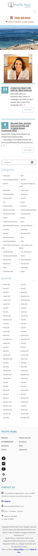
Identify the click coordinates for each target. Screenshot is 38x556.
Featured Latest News (9, 213)
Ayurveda (23, 179)
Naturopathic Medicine (9, 241)
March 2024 (24, 292)
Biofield (5, 183)
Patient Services (25, 438)
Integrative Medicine (26, 225)
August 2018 (6, 331)
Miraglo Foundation (8, 237)
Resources (22, 442)
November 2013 (7, 402)
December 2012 (7, 406)
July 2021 (5, 308)
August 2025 (6, 284)
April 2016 (6, 366)
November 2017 (7, 339)
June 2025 (6, 288)
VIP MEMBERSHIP (7, 442)
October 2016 (24, 355)
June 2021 (23, 308)
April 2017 (6, 351)
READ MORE (27, 110)
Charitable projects (8, 194)
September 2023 (25, 300)
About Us (4, 438)
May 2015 (5, 386)
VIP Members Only (8, 271)
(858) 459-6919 (22, 17)
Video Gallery (24, 267)
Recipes (23, 256)
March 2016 (24, 366)
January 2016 (24, 370)
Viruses (23, 271)
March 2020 (6, 327)
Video (4, 267)
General (5, 217)
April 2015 (23, 386)
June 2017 (6, 347)
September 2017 (25, 339)
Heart (22, 221)
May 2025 (23, 288)
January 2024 (6, 296)
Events (3, 449)
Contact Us (23, 449)
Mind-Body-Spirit (25, 233)
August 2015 (24, 378)
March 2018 (6, 335)
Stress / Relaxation (26, 259)
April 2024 (6, 292)
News (22, 241)
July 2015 (5, 382)
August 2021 (24, 304)
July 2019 (23, 327)
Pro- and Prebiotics (26, 252)
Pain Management (8, 252)
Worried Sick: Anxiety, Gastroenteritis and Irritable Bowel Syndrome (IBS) (16, 127)
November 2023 (25, 296)
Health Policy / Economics (10, 221)
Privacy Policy (19, 549)
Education (23, 206)
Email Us (7, 501)
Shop (21, 446)
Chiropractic (24, 194)
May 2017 (23, 347)
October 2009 (24, 413)
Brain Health (6, 190)
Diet (4, 202)
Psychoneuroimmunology (10, 256)
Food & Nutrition (25, 213)
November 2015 (25, 374)
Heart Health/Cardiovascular (11, 225)
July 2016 (5, 362)
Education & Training (9, 210)
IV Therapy (6, 229)
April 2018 (23, 331)
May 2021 (5, 312)
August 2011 (24, 409)
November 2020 (7, 319)
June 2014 (6, 394)
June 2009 (6, 417)
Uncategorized (25, 263)
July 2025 (23, 284)
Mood (22, 237)
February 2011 (7, 413)
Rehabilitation (7, 259)
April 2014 (6, 398)
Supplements (6, 263)
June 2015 (23, 382)
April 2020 (23, 323)
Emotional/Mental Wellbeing (28, 210)
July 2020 (23, 319)
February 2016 (7, 370)
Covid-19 (23, 198)
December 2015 (7, 374)
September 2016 (7, 359)
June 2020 (6, 323)
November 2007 (25, 417)
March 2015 (6, 390)
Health (23, 217)
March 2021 (24, 312)
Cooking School (7, 198)
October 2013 (24, 402)
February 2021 (7, 315)
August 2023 (6, 304)
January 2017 (6, 355)
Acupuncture (6, 175)
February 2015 (24, 390)
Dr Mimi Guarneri (7, 206)
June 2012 (23, 406)
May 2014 (23, 394)
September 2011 (7, 409)
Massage (5, 233)
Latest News (24, 229)
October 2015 (7, 378)
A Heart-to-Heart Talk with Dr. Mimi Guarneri (21, 89)
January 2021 (24, 315)
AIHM (22, 175)
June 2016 (23, 362)
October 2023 (7, 300)
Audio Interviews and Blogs (10, 179)
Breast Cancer (24, 190)
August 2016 (24, 359)
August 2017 (6, 343)
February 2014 (24, 398)
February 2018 (24, 335)
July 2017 (23, 343)
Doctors (23, 202)
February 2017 (24, 351)
